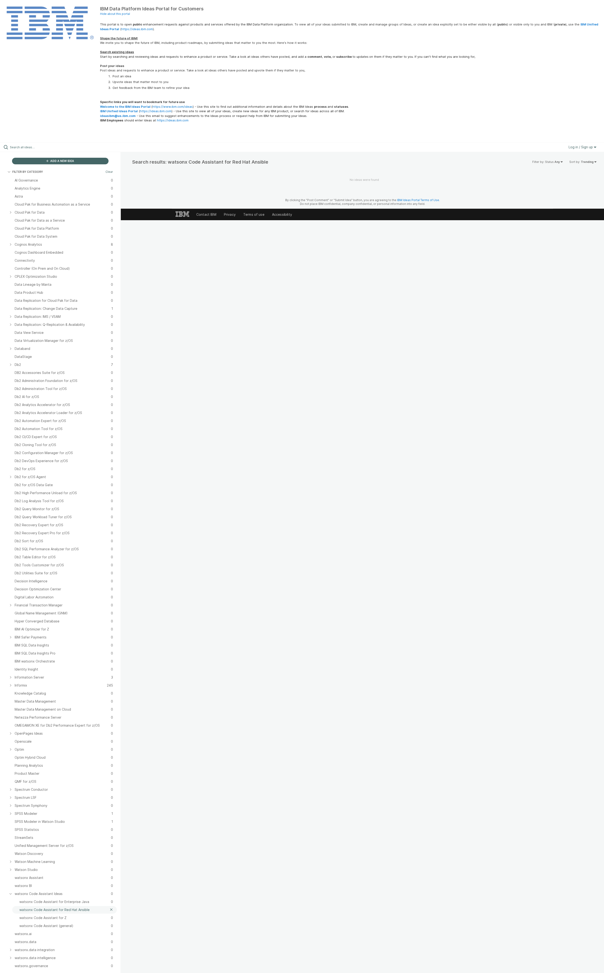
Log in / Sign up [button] (581, 147)
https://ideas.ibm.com (137, 29)
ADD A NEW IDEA (62, 161)
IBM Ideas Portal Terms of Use (418, 200)
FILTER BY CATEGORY (27, 172)
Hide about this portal (115, 14)
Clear (109, 172)
